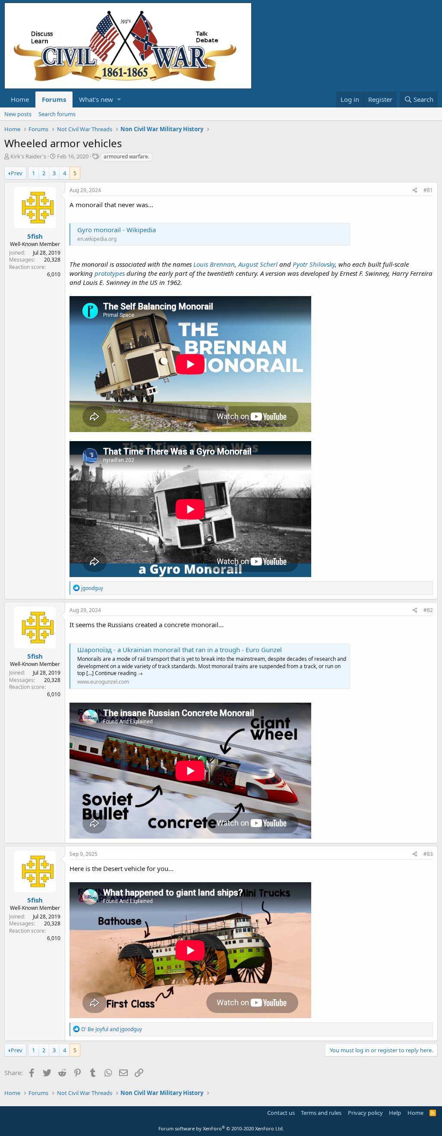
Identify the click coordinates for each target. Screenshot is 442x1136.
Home (20, 99)
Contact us (281, 1113)
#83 (428, 854)
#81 (428, 190)
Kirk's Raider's (28, 156)
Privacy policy (365, 1113)
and (111, 1029)
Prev (16, 173)
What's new (96, 99)
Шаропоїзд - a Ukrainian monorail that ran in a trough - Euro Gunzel (179, 649)
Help (395, 1113)
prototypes (110, 273)
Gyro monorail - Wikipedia (116, 229)
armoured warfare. (126, 156)
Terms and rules (321, 1113)
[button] (119, 99)
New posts (18, 114)
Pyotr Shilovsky (314, 264)
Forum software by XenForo (221, 1128)
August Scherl (258, 264)
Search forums (57, 114)
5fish (35, 236)
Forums (54, 99)
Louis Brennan (214, 264)
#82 (428, 610)
